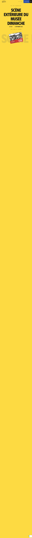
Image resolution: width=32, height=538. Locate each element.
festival (13, 5)
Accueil (11, 5)
